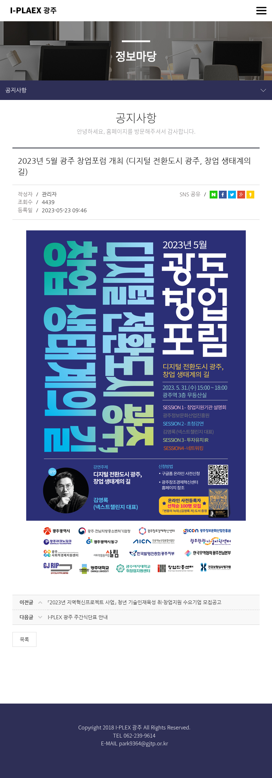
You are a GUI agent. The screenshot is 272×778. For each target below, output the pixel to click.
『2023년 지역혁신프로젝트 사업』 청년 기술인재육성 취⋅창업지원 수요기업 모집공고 (134, 602)
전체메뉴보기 (261, 10)
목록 (24, 639)
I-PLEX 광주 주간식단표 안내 (78, 617)
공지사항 (16, 90)
